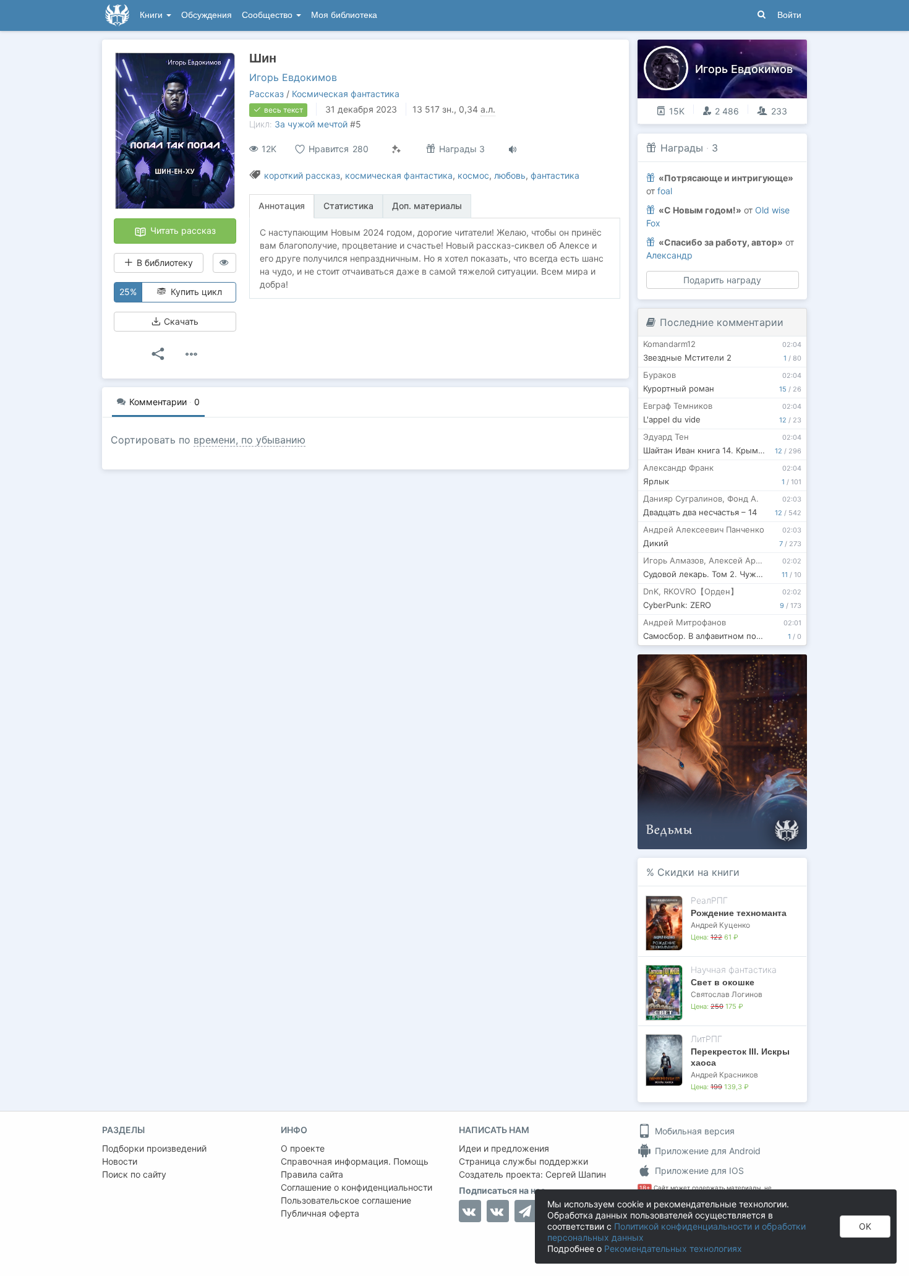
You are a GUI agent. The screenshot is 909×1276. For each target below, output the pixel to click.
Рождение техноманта (739, 913)
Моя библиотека (344, 15)
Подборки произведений (154, 1148)
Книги (152, 15)
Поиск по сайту (134, 1174)
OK (865, 1226)
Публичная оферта (320, 1213)
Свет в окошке (722, 982)
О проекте (303, 1148)
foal (664, 191)
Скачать (179, 321)
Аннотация (281, 205)
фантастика (555, 175)
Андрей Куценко (720, 925)
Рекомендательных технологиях (673, 1248)
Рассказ (266, 93)
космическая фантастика (399, 175)
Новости (119, 1161)
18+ (644, 1187)
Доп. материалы (427, 205)
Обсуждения (206, 15)
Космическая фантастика (345, 93)
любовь (510, 175)
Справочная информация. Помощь (355, 1161)
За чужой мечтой (311, 124)
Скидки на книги (698, 872)
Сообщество (268, 15)
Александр (669, 255)
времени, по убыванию (249, 440)
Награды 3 (461, 148)
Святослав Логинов (726, 994)
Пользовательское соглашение (346, 1200)
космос (473, 175)
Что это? (726, 667)
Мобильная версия (693, 1131)
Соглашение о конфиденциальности (356, 1187)
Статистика (348, 205)
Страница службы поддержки (523, 1161)
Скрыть (780, 667)
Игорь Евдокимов (293, 77)
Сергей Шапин (575, 1174)
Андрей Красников (724, 1074)
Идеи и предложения (504, 1148)
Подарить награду (722, 280)
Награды (681, 148)
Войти (789, 15)
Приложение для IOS (698, 1170)
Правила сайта (312, 1174)
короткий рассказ (302, 175)
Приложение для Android (706, 1150)
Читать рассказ (182, 230)
